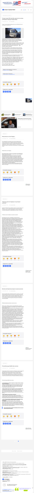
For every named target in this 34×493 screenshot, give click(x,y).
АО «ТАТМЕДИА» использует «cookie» (7, 489)
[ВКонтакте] (4, 91)
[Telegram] (8, 91)
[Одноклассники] (6, 91)
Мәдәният (5, 133)
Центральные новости (7, 15)
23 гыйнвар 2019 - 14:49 (5, 138)
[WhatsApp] (10, 91)
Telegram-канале (6, 70)
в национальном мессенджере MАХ (9, 74)
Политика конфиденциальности (7, 491)
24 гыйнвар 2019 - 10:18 (5, 21)
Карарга (25, 490)
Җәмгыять (5, 286)
